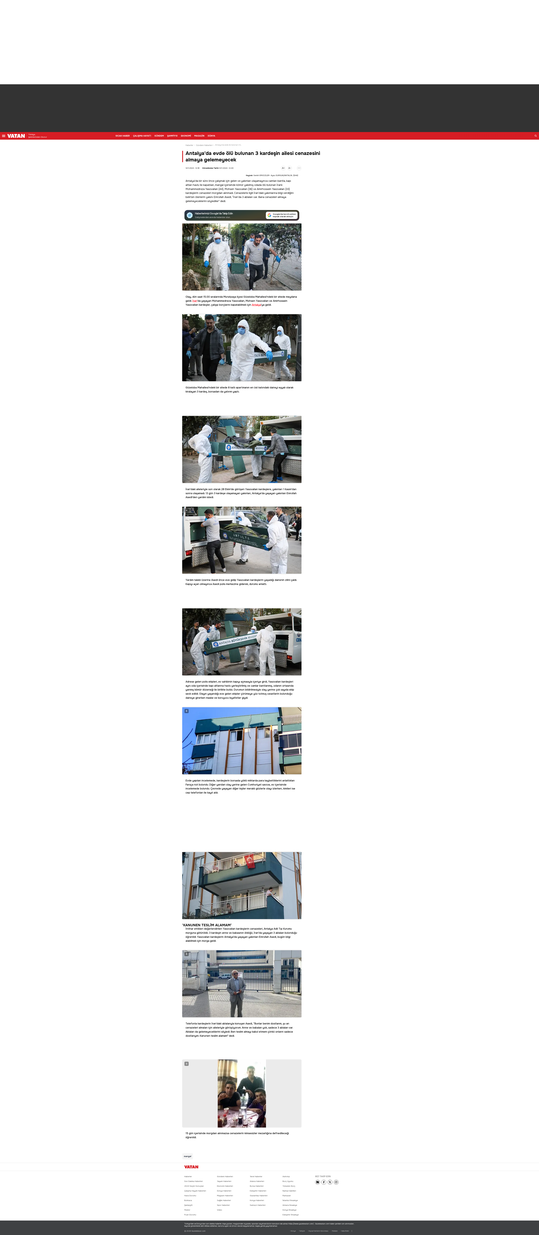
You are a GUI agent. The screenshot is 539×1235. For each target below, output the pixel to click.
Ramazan (287, 1195)
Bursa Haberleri (257, 1186)
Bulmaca (188, 1200)
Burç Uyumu (288, 1181)
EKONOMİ (186, 135)
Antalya (190, 180)
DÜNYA (211, 135)
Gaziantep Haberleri (259, 1195)
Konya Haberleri (257, 1200)
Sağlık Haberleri (224, 1200)
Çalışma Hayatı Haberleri (195, 1191)
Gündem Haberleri (204, 145)
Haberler (189, 145)
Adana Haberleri (257, 1181)
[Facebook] (323, 1182)
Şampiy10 (188, 1205)
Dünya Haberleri (224, 1191)
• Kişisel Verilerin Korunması (318, 1231)
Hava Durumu (190, 1195)
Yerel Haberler (256, 1176)
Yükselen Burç (289, 1186)
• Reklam (334, 1231)
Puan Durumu (190, 1215)
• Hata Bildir (344, 1231)
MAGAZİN (199, 135)
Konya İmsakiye (289, 1210)
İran (256, 193)
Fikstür (187, 1210)
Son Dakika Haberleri (193, 1181)
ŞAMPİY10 (172, 135)
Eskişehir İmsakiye (291, 1215)
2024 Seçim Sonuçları (194, 1186)
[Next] (317, 1182)
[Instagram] (336, 1182)
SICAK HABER (123, 135)
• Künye (293, 1231)
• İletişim (302, 1231)
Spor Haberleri (223, 1205)
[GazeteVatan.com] (191, 1166)
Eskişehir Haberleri (258, 1191)
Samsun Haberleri (258, 1205)
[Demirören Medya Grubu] (348, 1167)
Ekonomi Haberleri (225, 1186)
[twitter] (330, 1182)
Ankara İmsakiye (290, 1205)
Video (219, 1210)
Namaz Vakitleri (289, 1191)
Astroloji (286, 1176)
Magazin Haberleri (225, 1195)
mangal (219, 185)
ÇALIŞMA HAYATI (142, 135)
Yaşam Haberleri (224, 1181)
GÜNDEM (159, 135)
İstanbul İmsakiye (290, 1200)
